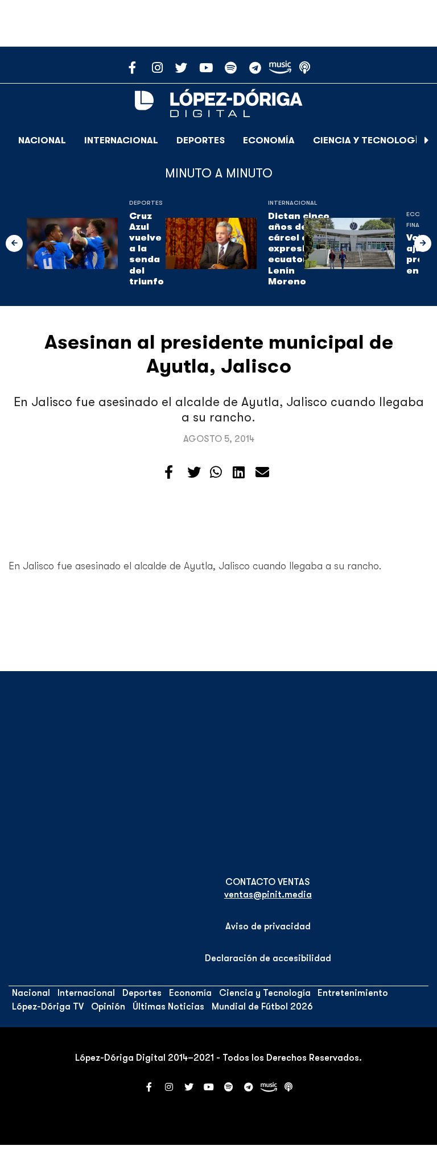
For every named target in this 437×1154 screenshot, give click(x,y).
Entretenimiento (353, 993)
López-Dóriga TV (48, 1007)
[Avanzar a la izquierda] (14, 243)
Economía (269, 140)
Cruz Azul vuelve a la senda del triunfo (147, 249)
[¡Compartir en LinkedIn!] (239, 473)
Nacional (42, 140)
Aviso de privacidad (268, 926)
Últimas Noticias (168, 1007)
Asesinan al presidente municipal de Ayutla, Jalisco (218, 354)
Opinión (108, 1007)
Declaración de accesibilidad (268, 958)
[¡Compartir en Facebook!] (168, 473)
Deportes (200, 140)
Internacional (121, 140)
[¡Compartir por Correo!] (262, 473)
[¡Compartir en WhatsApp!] (216, 473)
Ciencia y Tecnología (368, 140)
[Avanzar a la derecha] (426, 140)
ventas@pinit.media (268, 895)
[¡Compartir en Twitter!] (194, 473)
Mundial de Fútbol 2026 (262, 1007)
